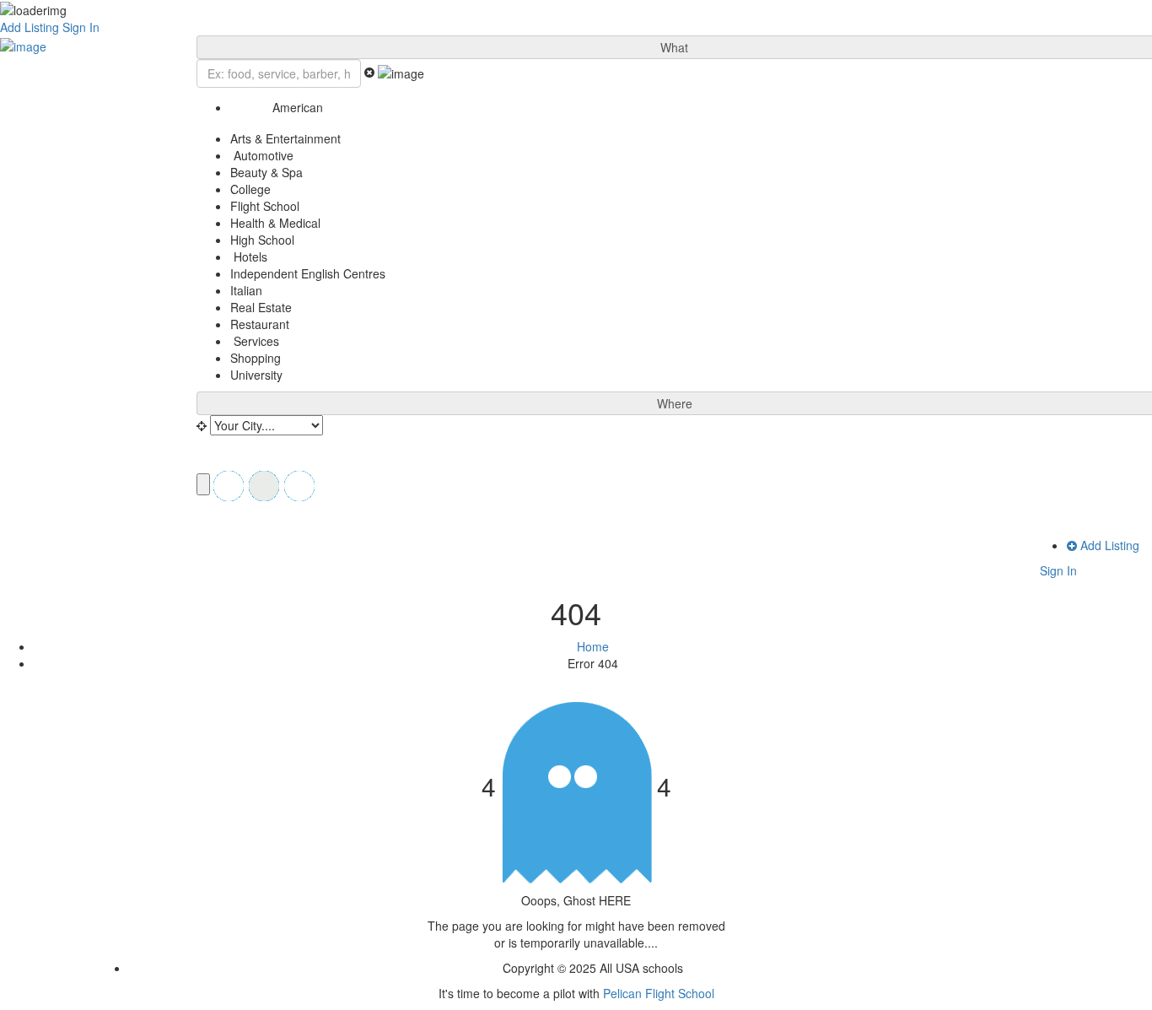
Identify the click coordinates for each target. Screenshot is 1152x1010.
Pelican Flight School (658, 993)
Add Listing (29, 27)
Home (593, 646)
